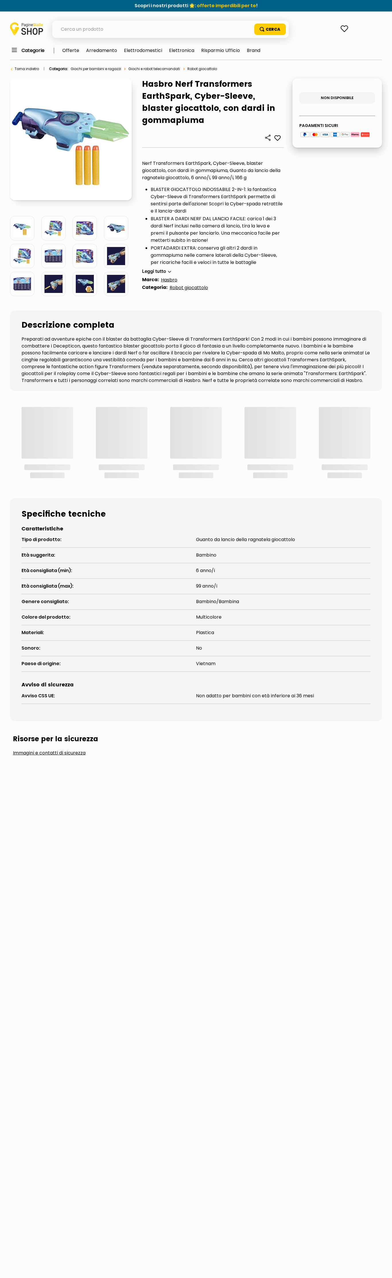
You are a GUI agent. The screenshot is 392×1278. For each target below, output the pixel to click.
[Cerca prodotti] (270, 29)
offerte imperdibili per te (226, 5)
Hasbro (169, 280)
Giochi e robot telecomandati (154, 68)
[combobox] (170, 29)
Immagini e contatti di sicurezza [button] (49, 676)
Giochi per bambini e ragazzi (96, 68)
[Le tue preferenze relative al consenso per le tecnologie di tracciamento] (382, 1267)
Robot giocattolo (202, 68)
